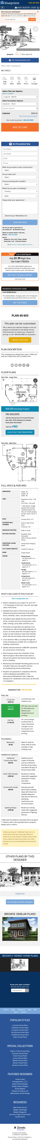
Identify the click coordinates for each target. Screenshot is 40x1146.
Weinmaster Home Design (20, 1093)
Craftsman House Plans (20, 1028)
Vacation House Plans (20, 1065)
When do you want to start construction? (17, 167)
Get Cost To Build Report (20, 275)
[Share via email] (12, 365)
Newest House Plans (20, 1060)
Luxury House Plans (20, 1058)
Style (8, 66)
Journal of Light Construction (20, 1114)
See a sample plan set (20, 598)
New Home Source (20, 1107)
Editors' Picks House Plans (20, 1051)
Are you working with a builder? (14, 181)
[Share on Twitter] (24, 365)
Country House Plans (20, 1025)
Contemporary (15, 66)
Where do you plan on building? (14, 188)
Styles (13, 1010)
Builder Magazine (20, 1112)
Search (6, 1010)
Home (3, 66)
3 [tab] (23, 53)
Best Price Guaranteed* (28, 116)
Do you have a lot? (9, 174)
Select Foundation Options (12, 101)
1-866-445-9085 (33, 3)
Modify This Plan (20, 340)
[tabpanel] (20, 38)
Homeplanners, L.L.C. (20, 1082)
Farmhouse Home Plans (20, 1032)
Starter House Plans (20, 1063)
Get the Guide (20, 302)
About (16, 1012)
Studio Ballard (20, 1089)
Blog (29, 1010)
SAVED (19, 8)
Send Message (20, 222)
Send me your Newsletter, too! (16, 216)
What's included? (7, 93)
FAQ (35, 1010)
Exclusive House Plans (20, 1053)
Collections (21, 1010)
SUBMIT (32, 19)
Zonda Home (20, 1117)
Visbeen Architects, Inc (20, 1091)
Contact (23, 1012)
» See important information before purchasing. (19, 684)
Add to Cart (20, 127)
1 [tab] (17, 53)
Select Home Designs (20, 1084)
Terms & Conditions (16, 16)
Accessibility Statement (20, 1139)
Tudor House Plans (20, 1037)
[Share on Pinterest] (28, 365)
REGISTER (26, 8)
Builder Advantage (20, 1110)
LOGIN (33, 8)
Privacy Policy (31, 16)
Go (27, 990)
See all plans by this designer (20, 902)
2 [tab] (20, 53)
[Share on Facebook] (20, 365)
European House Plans (20, 1030)
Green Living (20, 1079)
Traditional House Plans (20, 1035)
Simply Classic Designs (20, 1086)
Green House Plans (20, 1056)
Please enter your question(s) (13, 200)
